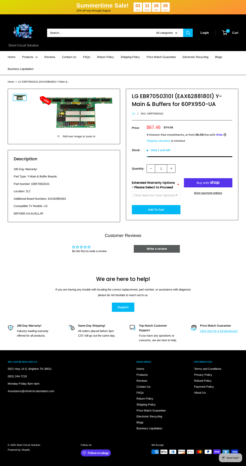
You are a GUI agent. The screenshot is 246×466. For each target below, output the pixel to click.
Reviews (49, 57)
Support (123, 307)
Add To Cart (156, 209)
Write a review (157, 248)
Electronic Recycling (195, 57)
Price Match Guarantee (161, 57)
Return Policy (105, 57)
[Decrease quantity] (151, 168)
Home (11, 57)
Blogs (218, 57)
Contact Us (69, 57)
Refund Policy (203, 380)
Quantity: (138, 168)
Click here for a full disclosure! (219, 331)
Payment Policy (204, 386)
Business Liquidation (20, 68)
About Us (200, 392)
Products (27, 57)
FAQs (86, 57)
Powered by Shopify (19, 449)
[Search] (188, 33)
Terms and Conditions (207, 368)
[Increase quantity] (171, 168)
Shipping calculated (158, 140)
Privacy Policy (203, 374)
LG (133, 113)
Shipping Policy (130, 57)
